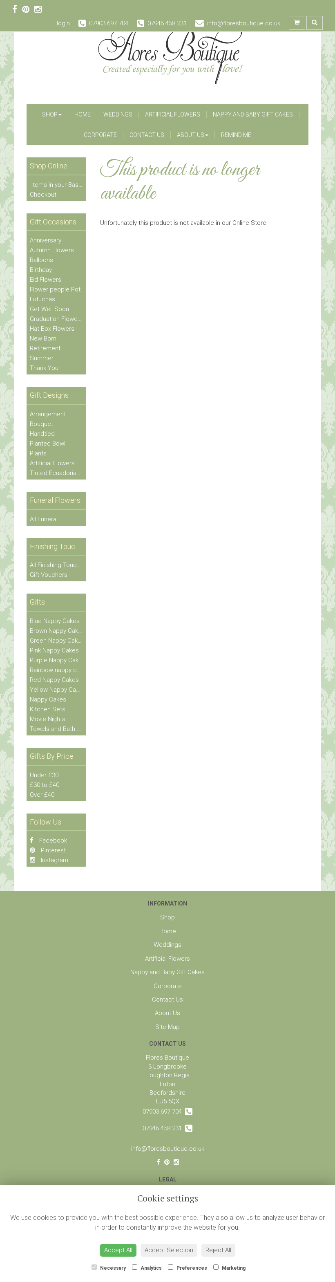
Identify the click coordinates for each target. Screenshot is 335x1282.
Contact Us (147, 135)
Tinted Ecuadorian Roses (64, 473)
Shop (50, 114)
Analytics (150, 1268)
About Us (190, 135)
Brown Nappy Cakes (57, 630)
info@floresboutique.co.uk (167, 1148)
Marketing (233, 1268)
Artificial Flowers (172, 114)
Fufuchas (42, 299)
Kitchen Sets (47, 709)
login (63, 23)
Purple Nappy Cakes (57, 660)
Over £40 (42, 794)
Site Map (167, 1027)
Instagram (53, 860)
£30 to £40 (44, 785)
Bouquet (41, 424)
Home (82, 114)
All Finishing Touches (58, 565)
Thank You (44, 368)
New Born (43, 338)
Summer (42, 358)
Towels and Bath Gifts (59, 729)
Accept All (118, 1250)
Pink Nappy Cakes (54, 650)
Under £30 (44, 775)
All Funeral (44, 519)
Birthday (41, 269)
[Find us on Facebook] (17, 9)
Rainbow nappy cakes (60, 670)
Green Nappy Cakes (57, 640)
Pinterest (52, 850)
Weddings (117, 114)
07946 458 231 (164, 1128)
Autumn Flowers (52, 250)
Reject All (218, 1250)
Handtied (42, 433)
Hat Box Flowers (52, 328)
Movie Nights (47, 719)
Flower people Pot (55, 289)
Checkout (43, 194)
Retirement (45, 348)
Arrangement (48, 414)
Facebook (52, 840)
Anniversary (45, 240)
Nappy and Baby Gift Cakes (253, 114)
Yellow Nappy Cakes (58, 689)
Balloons (41, 260)
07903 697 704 (164, 1111)
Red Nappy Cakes (54, 680)
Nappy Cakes (48, 699)
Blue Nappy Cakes (55, 621)
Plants (38, 453)
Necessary (112, 1268)
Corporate (100, 135)
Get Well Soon (49, 309)
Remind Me (236, 135)
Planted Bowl (47, 443)
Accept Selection (169, 1250)
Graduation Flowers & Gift (65, 319)
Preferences (191, 1268)
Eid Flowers (45, 279)
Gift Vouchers (48, 574)
